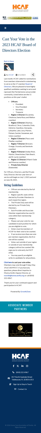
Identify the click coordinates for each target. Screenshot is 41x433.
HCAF (11, 75)
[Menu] (5, 27)
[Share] (33, 74)
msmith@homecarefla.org (14, 275)
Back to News (9, 61)
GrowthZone (25, 291)
